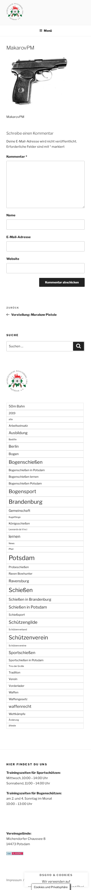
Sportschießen (22, 652)
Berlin (14, 446)
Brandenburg (26, 501)
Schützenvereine (17, 645)
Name (10, 215)
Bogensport (22, 491)
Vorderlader (16, 685)
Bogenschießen (26, 462)
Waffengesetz (18, 699)
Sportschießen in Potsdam (26, 660)
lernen (14, 536)
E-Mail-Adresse (18, 237)
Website (12, 259)
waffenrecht (20, 706)
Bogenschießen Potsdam (25, 483)
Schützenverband (18, 629)
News (11, 543)
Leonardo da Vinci (18, 529)
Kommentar (16, 157)
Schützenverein (28, 637)
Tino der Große (16, 666)
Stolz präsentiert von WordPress (47, 880)
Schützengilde (23, 622)
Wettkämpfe (17, 714)
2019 (12, 413)
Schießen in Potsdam (28, 607)
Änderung (14, 720)
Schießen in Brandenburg (30, 599)
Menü (48, 30)
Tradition (14, 672)
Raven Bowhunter (20, 573)
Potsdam (22, 558)
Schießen (21, 590)
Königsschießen (19, 523)
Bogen (14, 454)
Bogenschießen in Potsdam (27, 470)
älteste (12, 725)
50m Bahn (17, 406)
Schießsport (17, 614)
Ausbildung (18, 433)
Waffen (13, 692)
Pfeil (11, 549)
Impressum (14, 880)
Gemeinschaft (19, 511)
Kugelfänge (15, 517)
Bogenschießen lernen (24, 476)
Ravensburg (19, 581)
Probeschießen (19, 567)
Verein (13, 679)
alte (11, 419)
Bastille (13, 439)
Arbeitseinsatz (18, 425)
